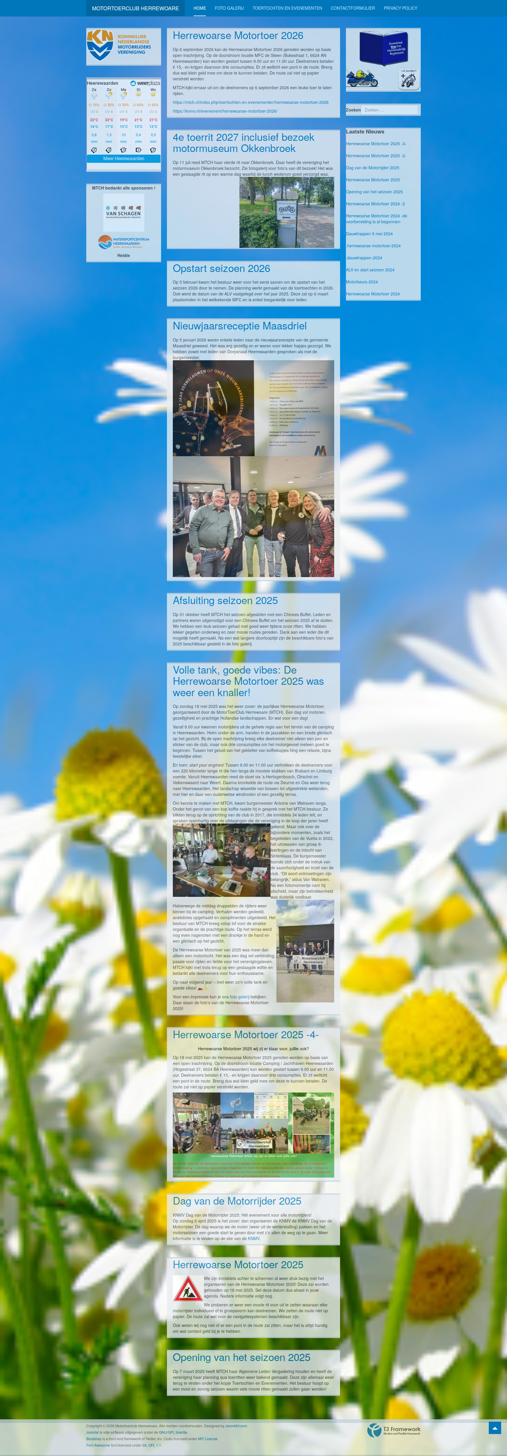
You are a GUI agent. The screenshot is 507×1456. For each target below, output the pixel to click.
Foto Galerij (229, 8)
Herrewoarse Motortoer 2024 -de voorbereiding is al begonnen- (376, 218)
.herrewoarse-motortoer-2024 (373, 245)
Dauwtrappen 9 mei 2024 (369, 233)
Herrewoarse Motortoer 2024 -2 (375, 204)
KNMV (253, 1238)
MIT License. (208, 1438)
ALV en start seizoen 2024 (370, 270)
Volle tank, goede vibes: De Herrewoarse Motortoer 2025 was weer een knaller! (248, 680)
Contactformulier (353, 8)
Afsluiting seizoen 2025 (225, 599)
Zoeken (353, 110)
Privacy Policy (400, 8)
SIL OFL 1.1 (151, 1445)
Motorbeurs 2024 (362, 282)
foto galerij (239, 997)
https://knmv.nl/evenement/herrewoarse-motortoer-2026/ (225, 111)
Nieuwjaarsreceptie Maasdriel (240, 325)
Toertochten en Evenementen (287, 8)
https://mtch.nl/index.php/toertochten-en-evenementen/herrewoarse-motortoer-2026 (251, 102)
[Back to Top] (495, 1428)
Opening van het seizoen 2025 (241, 1356)
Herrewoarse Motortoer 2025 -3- (376, 143)
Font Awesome (98, 1445)
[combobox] (389, 110)
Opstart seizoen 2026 (221, 267)
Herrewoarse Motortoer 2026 (238, 34)
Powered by (394, 1430)
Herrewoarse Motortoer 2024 (373, 294)
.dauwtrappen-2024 (364, 258)
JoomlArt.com (236, 1425)
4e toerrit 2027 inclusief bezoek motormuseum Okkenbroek (244, 142)
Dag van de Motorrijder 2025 (237, 1200)
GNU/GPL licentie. (173, 1432)
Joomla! (92, 1432)
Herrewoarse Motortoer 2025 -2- (376, 155)
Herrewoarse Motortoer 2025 (238, 1264)
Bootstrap (94, 1438)
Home (200, 8)
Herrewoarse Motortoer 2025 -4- (246, 1034)
